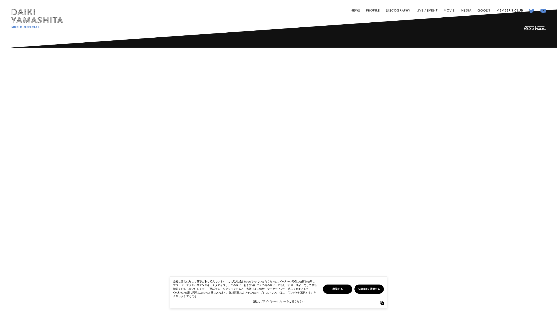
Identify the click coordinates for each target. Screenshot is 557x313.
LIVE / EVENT (427, 10)
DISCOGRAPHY (398, 10)
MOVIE (449, 10)
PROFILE (373, 10)
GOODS (484, 10)
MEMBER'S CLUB (510, 10)
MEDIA (466, 10)
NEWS (355, 10)
